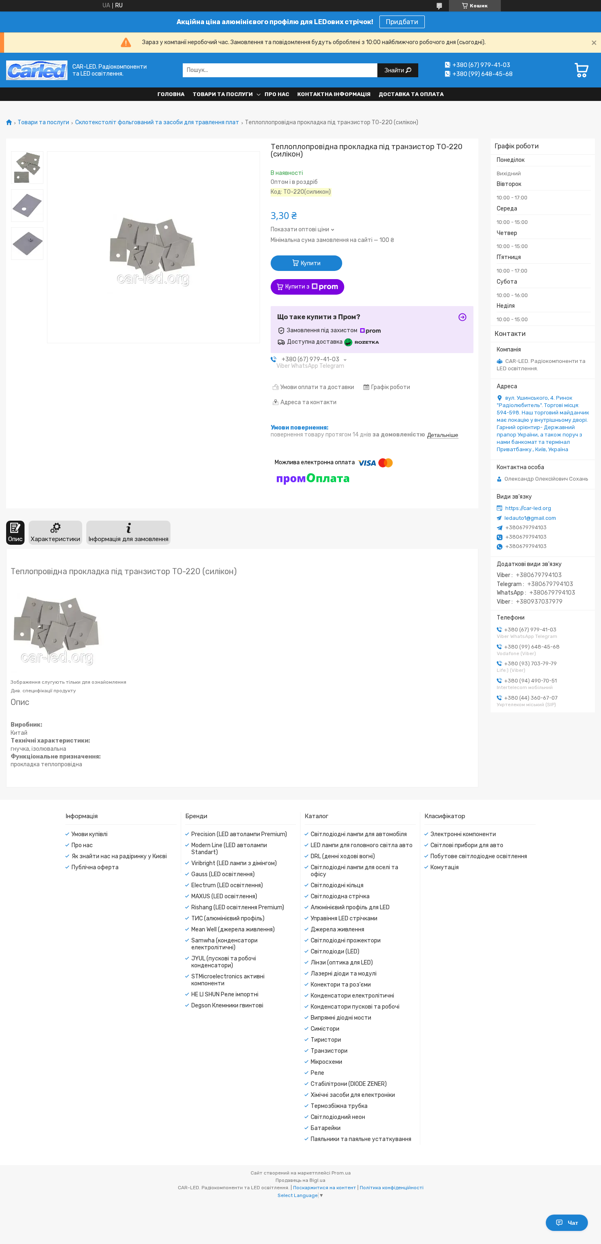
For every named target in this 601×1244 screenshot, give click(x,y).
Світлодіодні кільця (337, 885)
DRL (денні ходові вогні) (343, 856)
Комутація (445, 867)
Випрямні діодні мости (341, 1017)
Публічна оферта (95, 867)
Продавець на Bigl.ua (300, 1180)
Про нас (277, 94)
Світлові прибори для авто (467, 845)
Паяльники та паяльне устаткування (361, 1139)
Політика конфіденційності (392, 1187)
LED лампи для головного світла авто (362, 845)
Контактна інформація (333, 94)
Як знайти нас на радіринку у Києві (119, 856)
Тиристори (326, 1039)
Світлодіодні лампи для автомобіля (359, 834)
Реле (317, 1072)
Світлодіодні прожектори (346, 940)
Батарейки (326, 1128)
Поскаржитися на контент (324, 1187)
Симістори (325, 1028)
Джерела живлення (337, 929)
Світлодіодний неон (338, 1117)
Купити (311, 263)
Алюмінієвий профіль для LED (350, 907)
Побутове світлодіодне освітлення (479, 856)
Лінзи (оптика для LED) (342, 962)
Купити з (297, 286)
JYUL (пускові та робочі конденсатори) (223, 962)
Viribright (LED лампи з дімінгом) (234, 863)
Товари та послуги (223, 94)
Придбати (402, 22)
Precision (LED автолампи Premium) (239, 834)
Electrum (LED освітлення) (227, 885)
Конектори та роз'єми (341, 984)
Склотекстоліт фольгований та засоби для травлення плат (157, 122)
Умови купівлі (90, 834)
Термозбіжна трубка (339, 1106)
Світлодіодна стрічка (340, 896)
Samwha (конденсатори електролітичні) (224, 944)
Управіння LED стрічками (344, 918)
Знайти (395, 70)
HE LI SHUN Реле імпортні (224, 994)
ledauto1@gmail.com (530, 518)
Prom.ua (341, 1173)
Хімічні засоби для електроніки (353, 1095)
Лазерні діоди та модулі (344, 973)
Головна (170, 94)
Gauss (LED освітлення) (223, 874)
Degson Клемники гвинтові (227, 1005)
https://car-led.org (528, 508)
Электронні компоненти (463, 834)
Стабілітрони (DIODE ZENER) (349, 1084)
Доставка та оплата (411, 94)
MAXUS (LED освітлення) (224, 896)
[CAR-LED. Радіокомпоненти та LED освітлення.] (36, 70)
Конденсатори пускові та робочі (355, 1006)
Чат (573, 1222)
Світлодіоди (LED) (335, 951)
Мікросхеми (326, 1061)
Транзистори (329, 1050)
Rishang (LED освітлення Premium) (237, 907)
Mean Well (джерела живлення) (233, 929)
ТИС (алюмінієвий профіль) (228, 918)
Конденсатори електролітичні (352, 995)
